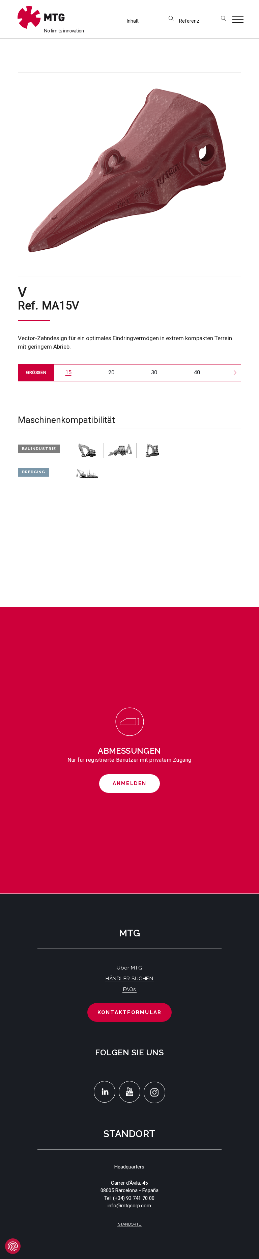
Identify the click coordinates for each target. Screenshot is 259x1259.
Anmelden (130, 783)
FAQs (129, 989)
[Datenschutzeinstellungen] (13, 1246)
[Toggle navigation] (237, 19)
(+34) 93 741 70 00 (133, 1198)
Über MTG (129, 968)
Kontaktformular (129, 1012)
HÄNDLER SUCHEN (129, 979)
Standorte (129, 1224)
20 (111, 372)
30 (154, 372)
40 (197, 372)
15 (68, 372)
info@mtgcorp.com (129, 1206)
